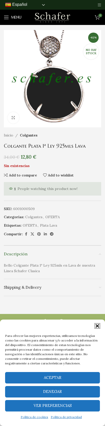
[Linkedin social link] (45, 234)
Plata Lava (48, 225)
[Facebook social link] (26, 234)
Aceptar (52, 377)
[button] (97, 325)
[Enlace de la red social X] (32, 234)
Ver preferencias (53, 405)
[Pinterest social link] (39, 234)
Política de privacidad (66, 417)
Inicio (8, 135)
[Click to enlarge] (13, 117)
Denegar (52, 391)
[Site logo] (52, 17)
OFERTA (52, 217)
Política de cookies (34, 417)
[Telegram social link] (51, 234)
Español (19, 4)
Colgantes (28, 135)
